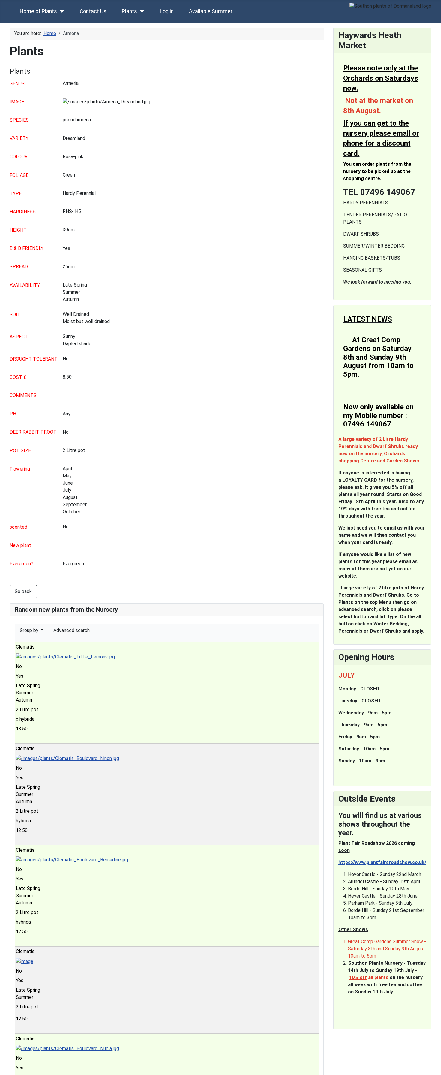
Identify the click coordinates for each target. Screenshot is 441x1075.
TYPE (16, 193)
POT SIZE (20, 450)
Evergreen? (21, 563)
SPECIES (19, 120)
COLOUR (19, 156)
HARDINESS (23, 212)
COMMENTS (23, 395)
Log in (167, 11)
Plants (129, 11)
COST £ (18, 377)
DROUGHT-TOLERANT (34, 359)
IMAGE (17, 102)
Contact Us (93, 11)
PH (13, 414)
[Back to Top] (433, 1067)
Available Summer (210, 11)
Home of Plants (38, 11)
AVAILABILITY (25, 285)
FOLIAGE (19, 175)
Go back (23, 591)
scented (18, 527)
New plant (20, 545)
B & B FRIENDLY (27, 248)
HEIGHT (18, 230)
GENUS (17, 83)
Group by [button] (30, 630)
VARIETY (19, 138)
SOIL (15, 314)
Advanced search (71, 630)
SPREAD (19, 266)
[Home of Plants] (60, 11)
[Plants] (141, 11)
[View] (21, 738)
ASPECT (19, 337)
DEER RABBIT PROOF (33, 432)
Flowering (20, 469)
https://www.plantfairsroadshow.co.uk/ (382, 862)
